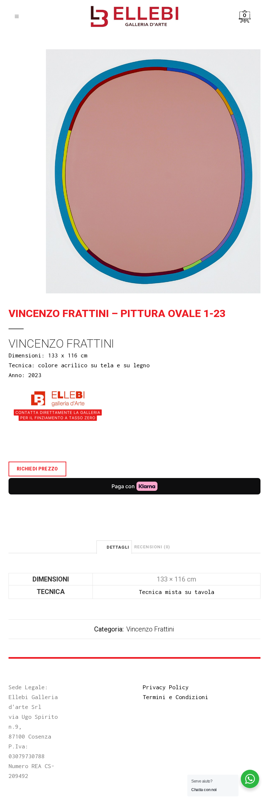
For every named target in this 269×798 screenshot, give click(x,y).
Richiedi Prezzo (37, 468)
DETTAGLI (118, 547)
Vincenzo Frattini (150, 629)
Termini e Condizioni (175, 697)
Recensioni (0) (152, 546)
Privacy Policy (166, 687)
